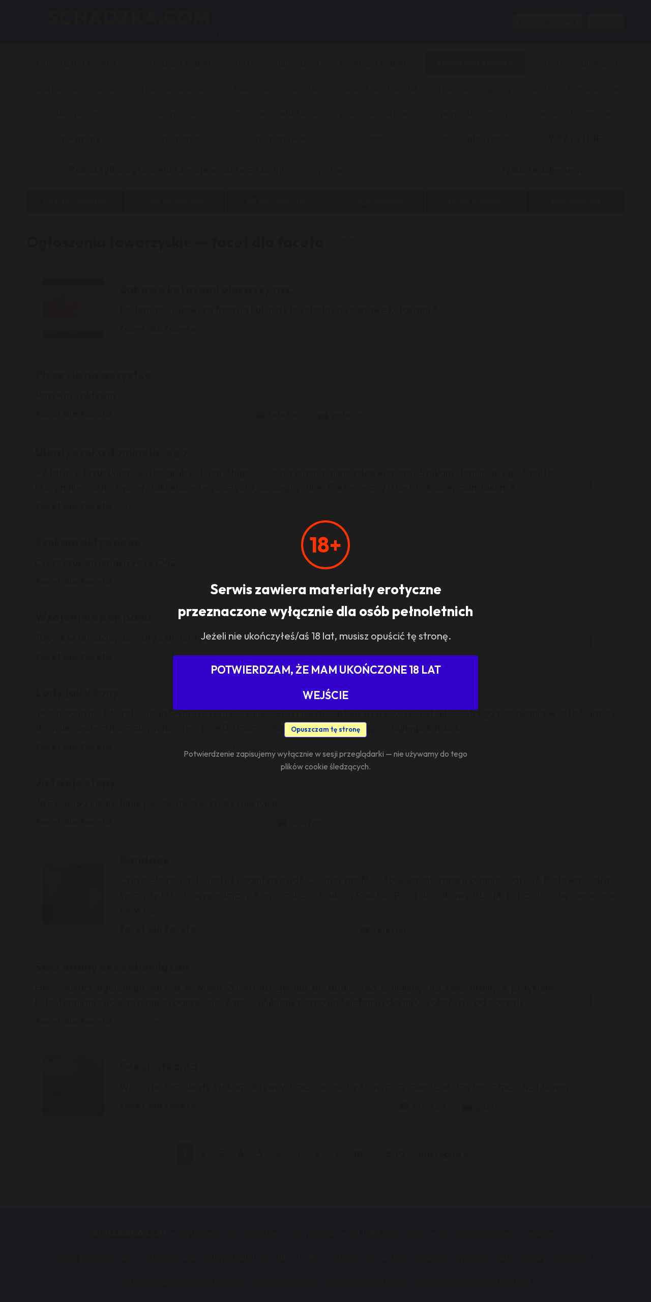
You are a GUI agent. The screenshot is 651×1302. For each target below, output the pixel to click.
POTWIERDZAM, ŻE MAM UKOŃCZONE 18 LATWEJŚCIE (326, 682)
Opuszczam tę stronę (325, 729)
